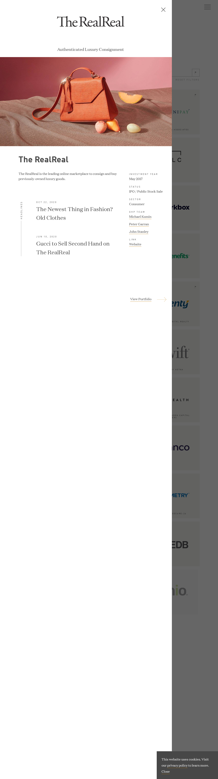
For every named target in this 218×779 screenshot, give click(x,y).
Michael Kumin (140, 216)
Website (135, 244)
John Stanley (138, 231)
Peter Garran (139, 224)
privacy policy (177, 765)
